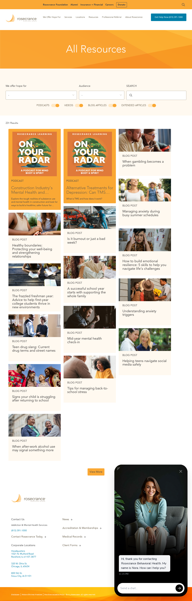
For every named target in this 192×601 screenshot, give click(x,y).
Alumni (74, 4)
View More (96, 472)
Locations (80, 17)
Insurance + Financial (91, 4)
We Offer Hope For (52, 17)
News (65, 519)
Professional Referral (112, 17)
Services (68, 17)
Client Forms (69, 545)
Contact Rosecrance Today (27, 536)
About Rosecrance (133, 17)
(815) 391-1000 (19, 530)
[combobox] (41, 95)
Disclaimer (15, 594)
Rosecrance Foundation (55, 4)
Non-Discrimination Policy (54, 594)
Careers (109, 4)
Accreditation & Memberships (80, 528)
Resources (93, 17)
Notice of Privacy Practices (32, 594)
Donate (121, 5)
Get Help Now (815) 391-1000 (169, 17)
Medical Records (72, 536)
